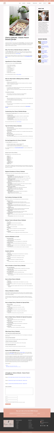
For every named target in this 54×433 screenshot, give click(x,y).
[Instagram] (46, 0)
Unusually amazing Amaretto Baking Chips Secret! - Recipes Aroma (17, 383)
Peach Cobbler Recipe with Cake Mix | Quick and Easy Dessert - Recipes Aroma (19, 377)
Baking (7, 365)
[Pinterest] (47, 0)
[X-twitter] (48, 0)
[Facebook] (44, 0)
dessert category (18, 53)
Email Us (43, 421)
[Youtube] (50, 0)
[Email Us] (40, 421)
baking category (19, 74)
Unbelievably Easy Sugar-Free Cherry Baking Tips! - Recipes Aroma (17, 380)
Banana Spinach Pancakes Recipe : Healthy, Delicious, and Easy (13, 366)
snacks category (19, 121)
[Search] (49, 3)
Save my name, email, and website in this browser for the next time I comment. (15, 402)
